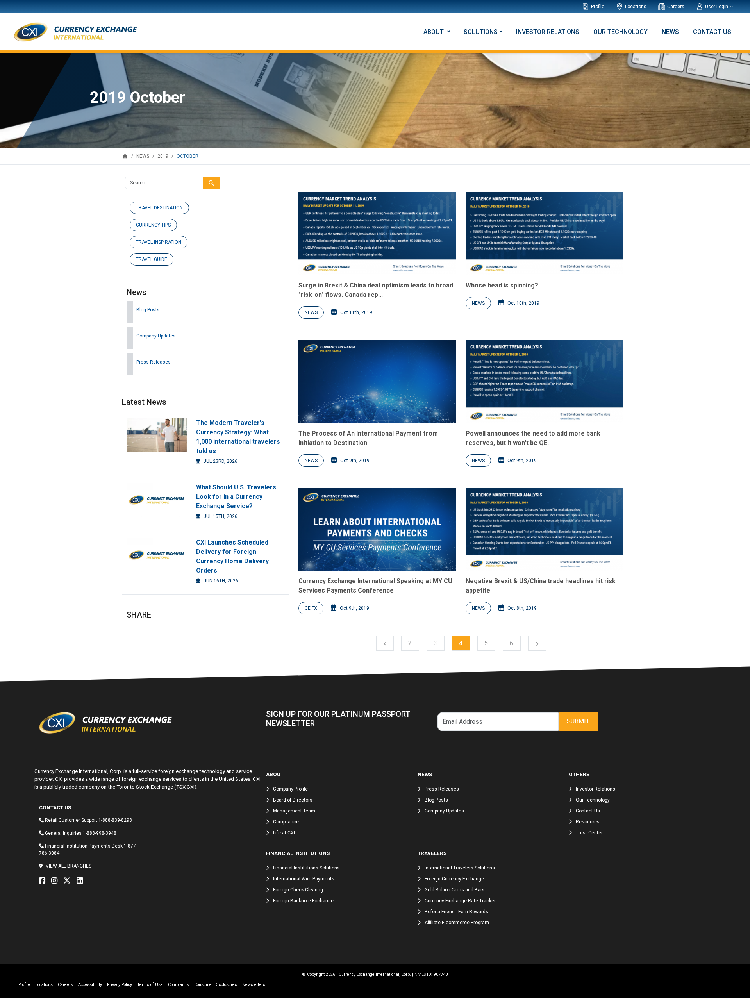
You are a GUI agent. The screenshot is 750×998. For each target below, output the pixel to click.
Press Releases (153, 362)
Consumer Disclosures (215, 984)
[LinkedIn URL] (82, 881)
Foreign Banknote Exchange (303, 900)
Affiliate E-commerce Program (457, 922)
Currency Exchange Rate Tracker (460, 900)
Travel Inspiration (158, 242)
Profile (597, 6)
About (434, 32)
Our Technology (620, 32)
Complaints (178, 984)
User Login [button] (717, 6)
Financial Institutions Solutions (306, 868)
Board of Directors (292, 800)
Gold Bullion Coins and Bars (455, 890)
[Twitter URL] (69, 881)
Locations (635, 6)
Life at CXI (284, 833)
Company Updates (156, 336)
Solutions (481, 32)
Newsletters (253, 984)
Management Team (294, 811)
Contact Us (712, 32)
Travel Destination (159, 208)
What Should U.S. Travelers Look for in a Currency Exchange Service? (236, 497)
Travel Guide (151, 259)
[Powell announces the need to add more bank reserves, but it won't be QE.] (544, 381)
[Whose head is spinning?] (544, 233)
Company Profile (290, 789)
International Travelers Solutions (460, 868)
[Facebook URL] (44, 881)
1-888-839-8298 (115, 820)
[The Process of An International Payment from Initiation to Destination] (377, 381)
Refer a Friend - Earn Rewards (456, 911)
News (670, 32)
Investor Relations (547, 32)
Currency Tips (153, 225)
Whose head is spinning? (502, 285)
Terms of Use (150, 984)
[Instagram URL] (56, 881)
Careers (675, 6)
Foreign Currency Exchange (454, 879)
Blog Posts (148, 309)
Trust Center (589, 833)
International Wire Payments (303, 879)
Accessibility (90, 984)
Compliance (286, 822)
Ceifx (311, 608)
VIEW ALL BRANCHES (68, 866)
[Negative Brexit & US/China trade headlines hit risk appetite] (544, 529)
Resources (588, 822)
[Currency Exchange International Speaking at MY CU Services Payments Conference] (377, 529)
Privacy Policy (119, 984)
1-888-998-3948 (99, 833)
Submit (578, 721)
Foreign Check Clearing (298, 890)
